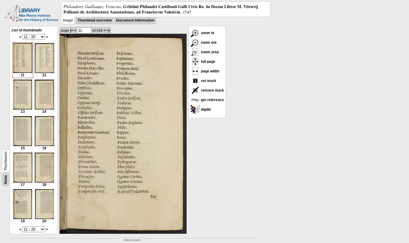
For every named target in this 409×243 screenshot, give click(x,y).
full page (207, 62)
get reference (212, 100)
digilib (205, 109)
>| (108, 30)
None (6, 179)
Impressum (132, 240)
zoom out (208, 42)
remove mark (212, 90)
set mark (208, 81)
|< (71, 30)
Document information (135, 20)
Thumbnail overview (95, 20)
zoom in (207, 33)
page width (209, 71)
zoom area (209, 52)
